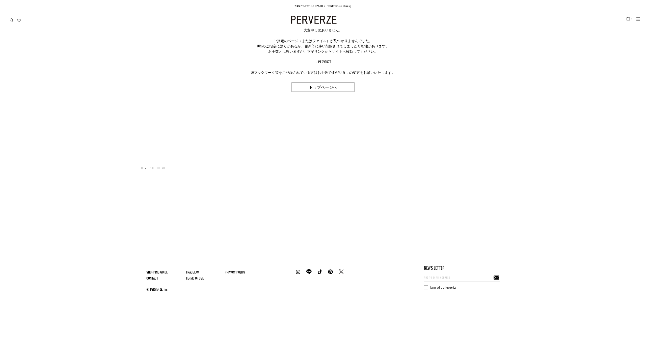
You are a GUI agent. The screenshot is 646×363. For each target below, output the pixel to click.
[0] (628, 18)
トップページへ (323, 87)
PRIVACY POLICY (235, 272)
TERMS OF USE (195, 278)
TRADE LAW (193, 272)
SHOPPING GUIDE (157, 272)
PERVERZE (325, 61)
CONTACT (152, 278)
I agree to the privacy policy (443, 287)
